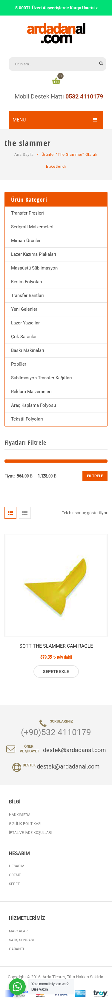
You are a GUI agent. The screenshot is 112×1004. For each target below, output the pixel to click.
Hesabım (16, 866)
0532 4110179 (84, 96)
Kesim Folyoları (26, 281)
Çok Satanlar (24, 336)
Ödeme (15, 875)
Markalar (18, 931)
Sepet (14, 884)
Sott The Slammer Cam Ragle (56, 646)
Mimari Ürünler (26, 240)
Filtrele (95, 476)
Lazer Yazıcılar (25, 323)
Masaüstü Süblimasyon (34, 268)
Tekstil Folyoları (27, 419)
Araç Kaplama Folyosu (33, 405)
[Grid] (10, 513)
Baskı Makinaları (27, 350)
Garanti (16, 949)
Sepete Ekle (56, 671)
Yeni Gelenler (24, 309)
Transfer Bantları (27, 295)
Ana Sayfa (23, 154)
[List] (25, 513)
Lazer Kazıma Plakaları (33, 254)
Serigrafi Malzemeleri (32, 227)
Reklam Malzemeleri (31, 391)
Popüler (18, 364)
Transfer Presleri (27, 213)
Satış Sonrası (21, 940)
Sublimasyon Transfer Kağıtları (41, 378)
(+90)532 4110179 (56, 732)
